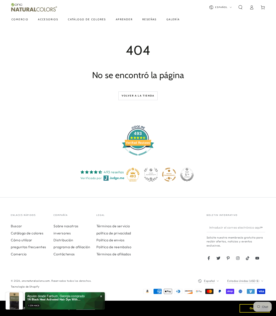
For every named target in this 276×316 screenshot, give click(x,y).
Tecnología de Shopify (25, 286)
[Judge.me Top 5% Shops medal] (187, 175)
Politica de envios (110, 240)
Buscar (16, 226)
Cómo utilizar (21, 240)
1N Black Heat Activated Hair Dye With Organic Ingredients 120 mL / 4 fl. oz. (54, 299)
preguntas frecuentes (28, 247)
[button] (240, 7)
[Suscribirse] (262, 227)
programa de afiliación (71, 247)
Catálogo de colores (27, 233)
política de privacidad (113, 233)
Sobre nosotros (65, 226)
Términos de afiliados (113, 254)
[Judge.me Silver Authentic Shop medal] (151, 175)
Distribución (63, 240)
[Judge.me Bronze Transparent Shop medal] (169, 175)
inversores (62, 233)
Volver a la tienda (138, 95)
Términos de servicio (113, 226)
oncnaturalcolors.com (36, 280)
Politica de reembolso (114, 247)
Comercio (19, 254)
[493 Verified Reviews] (138, 157)
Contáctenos (64, 254)
